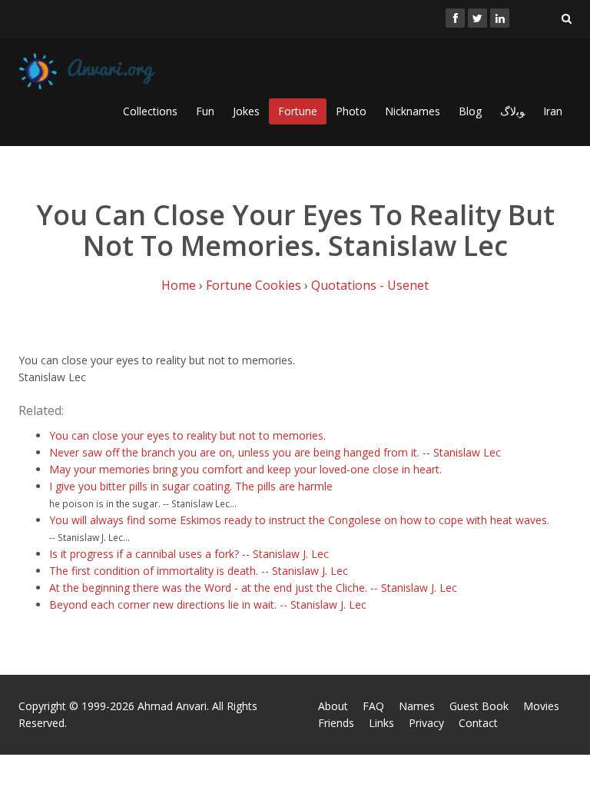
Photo (351, 111)
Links (381, 723)
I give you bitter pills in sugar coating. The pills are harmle (191, 486)
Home (178, 285)
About (333, 706)
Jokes (246, 111)
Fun (205, 111)
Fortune (297, 111)
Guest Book (479, 706)
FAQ (373, 706)
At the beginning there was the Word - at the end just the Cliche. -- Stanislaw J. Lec (253, 587)
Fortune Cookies (253, 285)
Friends (336, 723)
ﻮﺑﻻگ (512, 111)
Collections (150, 111)
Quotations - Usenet (370, 285)
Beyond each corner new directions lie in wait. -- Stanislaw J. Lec (207, 604)
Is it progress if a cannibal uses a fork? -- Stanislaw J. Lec (189, 553)
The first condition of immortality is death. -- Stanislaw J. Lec (198, 570)
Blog (470, 111)
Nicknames (412, 111)
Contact (478, 723)
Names (417, 706)
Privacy (426, 723)
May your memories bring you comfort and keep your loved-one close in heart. (245, 469)
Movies (541, 706)
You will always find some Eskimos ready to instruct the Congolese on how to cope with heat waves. (299, 520)
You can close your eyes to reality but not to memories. (187, 435)
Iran (552, 111)
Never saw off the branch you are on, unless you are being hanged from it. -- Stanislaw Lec (275, 452)
